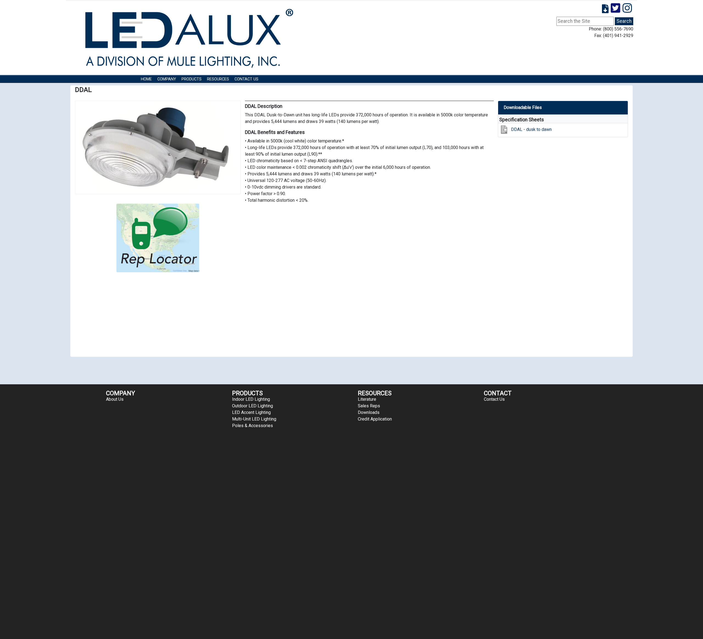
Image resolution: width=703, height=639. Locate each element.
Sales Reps (369, 405)
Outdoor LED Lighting (252, 405)
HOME (146, 79)
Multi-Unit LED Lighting (254, 419)
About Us (115, 399)
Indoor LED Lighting (251, 399)
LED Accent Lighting (251, 412)
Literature (367, 399)
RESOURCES (218, 79)
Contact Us (246, 79)
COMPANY (166, 79)
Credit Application (375, 419)
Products (192, 79)
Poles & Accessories (252, 425)
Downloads (369, 412)
